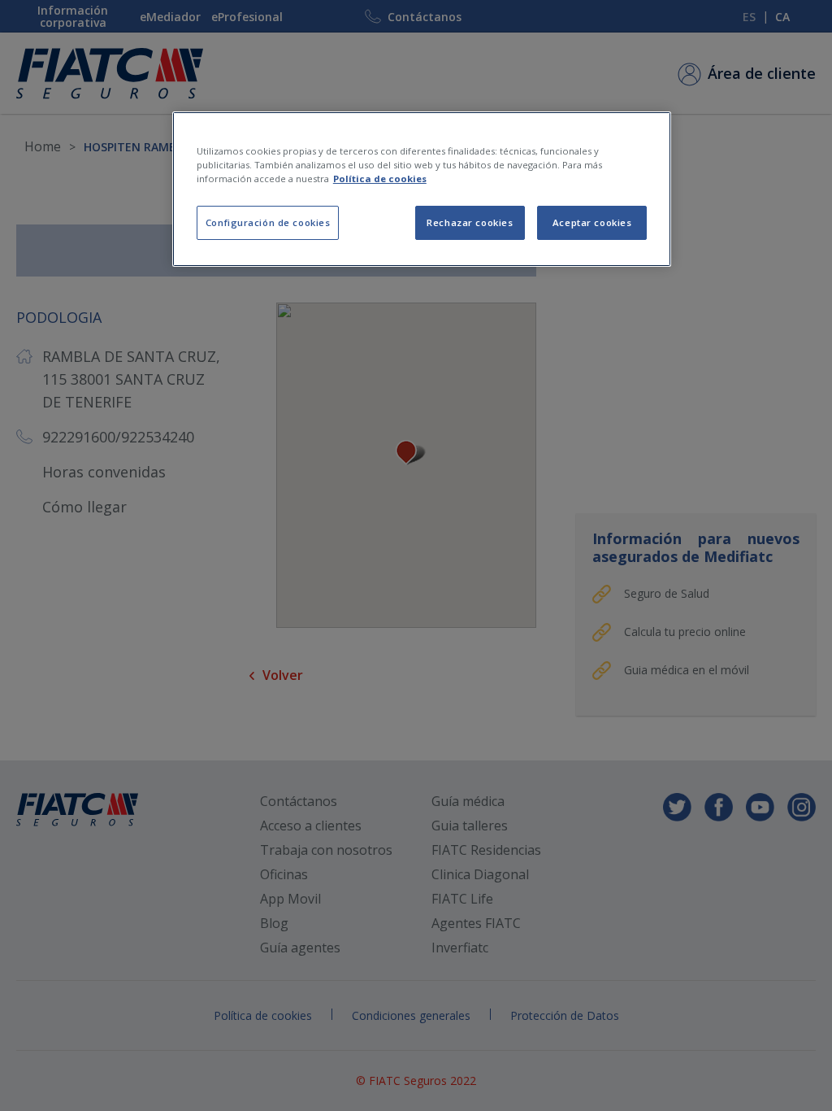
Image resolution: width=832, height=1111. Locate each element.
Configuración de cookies (268, 222)
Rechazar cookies (470, 222)
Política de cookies (380, 178)
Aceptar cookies (592, 222)
